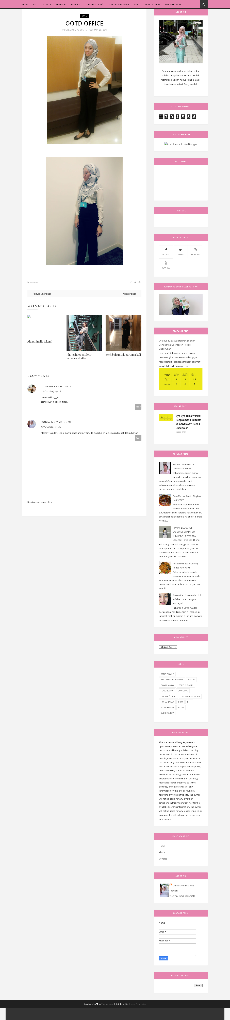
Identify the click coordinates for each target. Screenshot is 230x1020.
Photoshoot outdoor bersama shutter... (79, 356)
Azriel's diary (167, 674)
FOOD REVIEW (167, 691)
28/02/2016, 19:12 (51, 391)
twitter (180, 255)
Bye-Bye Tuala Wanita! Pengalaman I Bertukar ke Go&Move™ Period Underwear (177, 344)
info (180, 702)
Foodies (75, 4)
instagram (195, 255)
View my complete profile (182, 895)
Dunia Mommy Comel (75, 30)
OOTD (137, 4)
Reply (138, 407)
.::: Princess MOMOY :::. (58, 386)
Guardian (61, 4)
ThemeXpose (107, 1004)
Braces (191, 679)
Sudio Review (167, 713)
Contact (163, 858)
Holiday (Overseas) (119, 4)
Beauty (47, 4)
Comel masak (167, 685)
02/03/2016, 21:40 (51, 426)
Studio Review (173, 4)
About (162, 852)
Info (35, 4)
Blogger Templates (137, 1004)
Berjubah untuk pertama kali (123, 354)
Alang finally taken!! (39, 341)
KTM (189, 702)
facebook (166, 255)
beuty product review (172, 679)
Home (25, 4)
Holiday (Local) (94, 4)
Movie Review (152, 4)
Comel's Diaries (185, 685)
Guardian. (183, 691)
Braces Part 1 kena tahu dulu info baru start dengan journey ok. (187, 599)
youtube (166, 268)
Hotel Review (167, 702)
